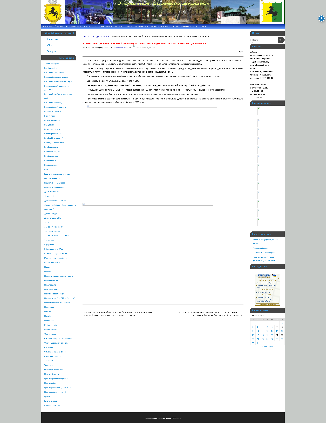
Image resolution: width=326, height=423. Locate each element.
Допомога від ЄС (51, 213)
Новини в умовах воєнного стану (58, 276)
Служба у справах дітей (54, 352)
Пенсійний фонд (51, 289)
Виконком (142, 26)
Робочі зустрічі (50, 325)
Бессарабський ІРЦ (53, 102)
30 (253, 343)
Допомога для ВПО (52, 218)
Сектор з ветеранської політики (58, 338)
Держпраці (48, 196)
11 (262, 331)
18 (263, 335)
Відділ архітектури (52, 134)
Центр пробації (50, 383)
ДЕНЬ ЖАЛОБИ (51, 192)
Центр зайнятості (51, 374)
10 (258, 331)
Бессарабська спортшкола (56, 77)
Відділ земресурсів (52, 151)
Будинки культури (52, 120)
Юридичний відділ (52, 405)
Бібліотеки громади (52, 111)
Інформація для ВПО (185, 26)
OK (280, 40)
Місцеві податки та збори (55, 258)
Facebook (52, 39)
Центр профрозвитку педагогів (57, 387)
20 (272, 335)
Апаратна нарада (51, 63)
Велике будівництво (53, 129)
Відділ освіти (50, 160)
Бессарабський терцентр (55, 107)
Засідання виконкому (53, 227)
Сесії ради (48, 347)
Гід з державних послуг (54, 178)
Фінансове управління (53, 370)
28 (277, 339)
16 (253, 335)
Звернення (49, 240)
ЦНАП (47, 396)
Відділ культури (51, 156)
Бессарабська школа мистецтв (58, 81)
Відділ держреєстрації (54, 143)
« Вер (264, 347)
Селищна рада (124, 26)
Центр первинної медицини (56, 378)
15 (282, 331)
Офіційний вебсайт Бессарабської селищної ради (163, 3)
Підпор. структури (160, 26)
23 (253, 339)
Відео (46, 169)
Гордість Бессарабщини (54, 183)
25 (263, 339)
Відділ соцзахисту (52, 165)
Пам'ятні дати (50, 285)
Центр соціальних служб (55, 392)
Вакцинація (49, 125)
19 (267, 335)
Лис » (270, 347)
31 (258, 343)
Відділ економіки (51, 147)
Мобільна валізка (52, 262)
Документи (105, 26)
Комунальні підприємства (55, 253)
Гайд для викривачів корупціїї (57, 174)
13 (272, 331)
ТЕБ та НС (49, 361)
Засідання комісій (101, 36)
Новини (60, 26)
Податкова (49, 307)
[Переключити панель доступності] (321, 18)
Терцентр (48, 365)
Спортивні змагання (53, 356)
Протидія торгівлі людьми (264, 252)
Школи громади (51, 401)
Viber (49, 45)
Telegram (51, 51)
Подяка (47, 312)
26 (267, 339)
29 (282, 339)
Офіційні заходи (51, 280)
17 (258, 335)
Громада (89, 26)
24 (258, 339)
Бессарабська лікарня (54, 72)
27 (272, 339)
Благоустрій (49, 116)
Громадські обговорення (54, 187)
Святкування (50, 334)
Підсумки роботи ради (54, 294)
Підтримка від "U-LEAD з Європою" (59, 298)
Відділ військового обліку (55, 138)
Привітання (49, 320)
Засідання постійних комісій (56, 236)
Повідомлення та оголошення (57, 303)
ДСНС (47, 222)
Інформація (49, 245)
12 (267, 331)
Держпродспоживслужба (55, 201)
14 (277, 331)
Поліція (47, 316)
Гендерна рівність (260, 248)
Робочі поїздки (50, 329)
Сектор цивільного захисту (56, 343)
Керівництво (74, 26)
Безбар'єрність (50, 68)
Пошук (201, 26)
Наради (47, 267)
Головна (48, 26)
